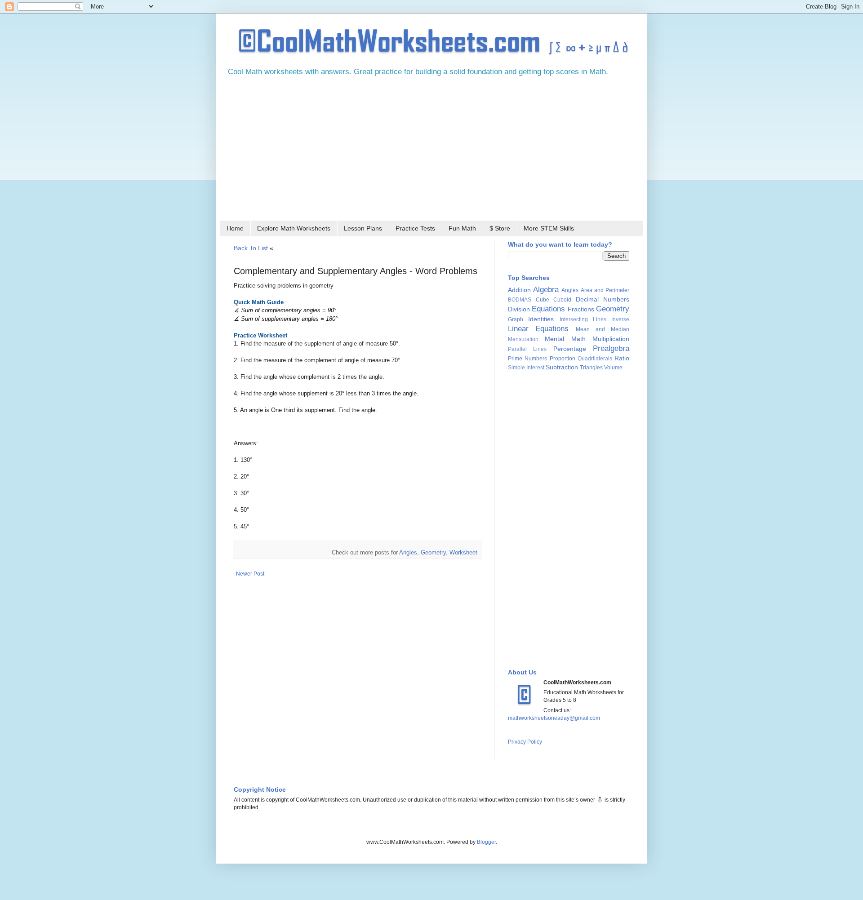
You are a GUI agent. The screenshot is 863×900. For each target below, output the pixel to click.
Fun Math (462, 228)
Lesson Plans (363, 228)
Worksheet (463, 552)
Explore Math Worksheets (293, 228)
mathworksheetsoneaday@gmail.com (554, 718)
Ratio (621, 358)
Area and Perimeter (605, 290)
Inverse (620, 319)
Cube (542, 300)
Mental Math (565, 338)
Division (519, 309)
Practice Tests (415, 228)
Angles (408, 552)
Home (235, 228)
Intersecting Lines (583, 319)
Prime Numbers (527, 358)
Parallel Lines (527, 349)
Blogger (486, 842)
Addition (519, 289)
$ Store (499, 228)
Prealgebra (611, 348)
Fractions (581, 309)
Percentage (569, 348)
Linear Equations (538, 328)
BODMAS (519, 300)
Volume (613, 367)
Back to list (251, 248)
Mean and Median (603, 329)
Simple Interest (526, 367)
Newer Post (250, 574)
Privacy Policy (525, 742)
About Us (522, 672)
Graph (515, 319)
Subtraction (562, 367)
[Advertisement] (431, 151)
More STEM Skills (549, 228)
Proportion (562, 358)
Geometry (433, 552)
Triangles (591, 367)
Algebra (546, 289)
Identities (541, 319)
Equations (548, 309)
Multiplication (610, 338)
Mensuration (523, 339)
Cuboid (562, 300)
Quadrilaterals (595, 358)
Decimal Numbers (603, 299)
